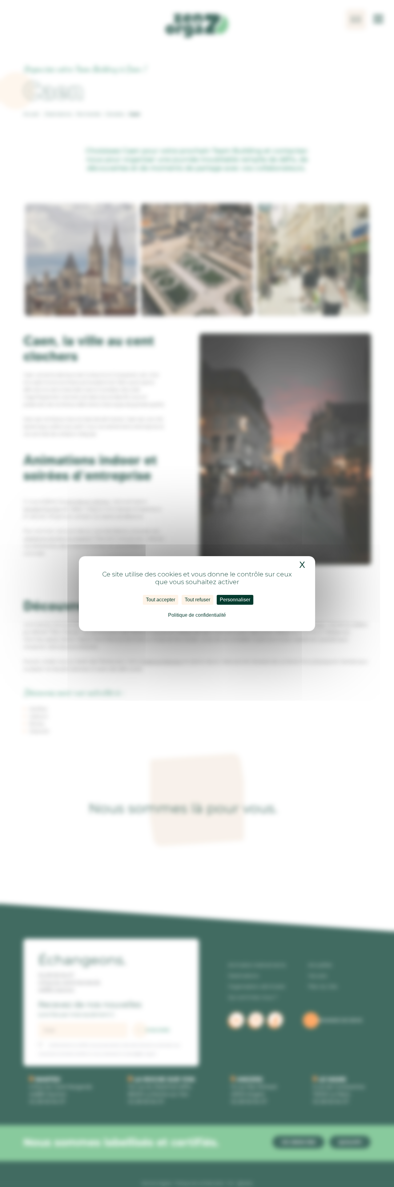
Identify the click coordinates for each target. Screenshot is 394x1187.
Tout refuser (197, 599)
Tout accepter (160, 599)
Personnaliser (235, 599)
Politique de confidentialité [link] (197, 615)
